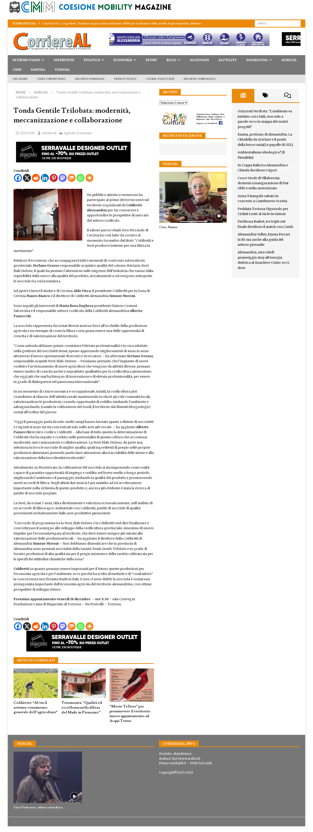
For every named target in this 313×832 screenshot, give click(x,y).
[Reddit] (36, 178)
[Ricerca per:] (278, 23)
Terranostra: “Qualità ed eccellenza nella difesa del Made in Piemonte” (81, 707)
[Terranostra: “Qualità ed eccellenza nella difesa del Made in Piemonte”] (83, 683)
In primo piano (26, 60)
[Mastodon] (63, 178)
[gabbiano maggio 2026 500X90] (83, 160)
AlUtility (227, 60)
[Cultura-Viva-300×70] (193, 124)
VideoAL (62, 70)
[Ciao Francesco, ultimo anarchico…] (48, 777)
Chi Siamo (20, 78)
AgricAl (289, 60)
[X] (27, 178)
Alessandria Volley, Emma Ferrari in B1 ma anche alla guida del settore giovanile (264, 239)
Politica (92, 60)
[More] (89, 178)
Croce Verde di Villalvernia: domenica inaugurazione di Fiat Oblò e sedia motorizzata (263, 183)
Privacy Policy (125, 78)
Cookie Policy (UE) (160, 78)
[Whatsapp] (81, 178)
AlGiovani (199, 60)
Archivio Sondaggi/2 (200, 78)
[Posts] (243, 95)
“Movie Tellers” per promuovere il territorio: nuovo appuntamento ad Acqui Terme (130, 713)
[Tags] (265, 95)
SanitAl (38, 70)
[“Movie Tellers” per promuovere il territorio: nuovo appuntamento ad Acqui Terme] (132, 685)
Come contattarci (51, 78)
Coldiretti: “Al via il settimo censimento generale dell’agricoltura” (36, 707)
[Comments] (288, 95)
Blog (171, 60)
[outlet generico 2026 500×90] (83, 649)
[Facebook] (18, 178)
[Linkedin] (45, 178)
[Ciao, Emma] (193, 197)
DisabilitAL (257, 60)
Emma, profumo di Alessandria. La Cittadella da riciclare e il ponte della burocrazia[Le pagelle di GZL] (265, 139)
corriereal (48, 133)
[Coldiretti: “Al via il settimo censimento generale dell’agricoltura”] (36, 683)
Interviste (64, 60)
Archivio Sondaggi (89, 78)
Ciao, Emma (168, 227)
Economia (122, 60)
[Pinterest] (54, 178)
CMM (17, 70)
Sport (151, 60)
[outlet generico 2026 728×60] (192, 43)
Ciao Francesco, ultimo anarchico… (39, 807)
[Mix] (72, 178)
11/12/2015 (27, 133)
